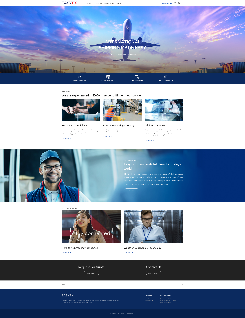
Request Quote (109, 3)
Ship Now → (122, 61)
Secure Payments (108, 80)
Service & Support (69, 208)
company (148, 295)
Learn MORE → (66, 138)
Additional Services (165, 302)
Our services (165, 295)
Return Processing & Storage (168, 300)
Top (182, 284)
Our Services (97, 3)
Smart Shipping (79, 80)
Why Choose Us (130, 160)
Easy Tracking (137, 80)
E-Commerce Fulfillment (167, 299)
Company (88, 3)
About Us (147, 299)
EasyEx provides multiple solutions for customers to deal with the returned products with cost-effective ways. (121, 131)
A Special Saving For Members (122, 54)
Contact (118, 3)
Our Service (67, 91)
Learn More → (131, 191)
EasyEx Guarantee (165, 80)
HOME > (64, 284)
